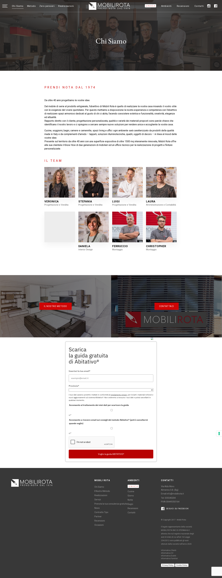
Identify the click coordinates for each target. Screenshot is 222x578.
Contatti (199, 6)
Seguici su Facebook (177, 509)
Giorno (131, 495)
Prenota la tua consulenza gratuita (110, 504)
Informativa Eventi (168, 556)
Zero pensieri (47, 6)
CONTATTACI (166, 306)
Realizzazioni (66, 6)
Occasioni (99, 525)
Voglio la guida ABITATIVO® (111, 454)
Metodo (31, 6)
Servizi (97, 499)
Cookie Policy (181, 565)
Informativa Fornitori (169, 558)
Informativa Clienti (168, 550)
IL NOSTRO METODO (55, 306)
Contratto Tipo (101, 512)
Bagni (130, 504)
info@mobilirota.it (175, 493)
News (97, 508)
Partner (98, 516)
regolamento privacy (119, 395)
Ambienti (166, 6)
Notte (130, 500)
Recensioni (183, 6)
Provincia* (74, 386)
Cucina (131, 491)
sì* (70, 415)
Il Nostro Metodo (102, 491)
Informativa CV (167, 553)
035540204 (170, 498)
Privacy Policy (167, 565)
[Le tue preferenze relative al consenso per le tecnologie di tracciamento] (219, 433)
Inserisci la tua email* (79, 371)
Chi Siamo (18, 6)
